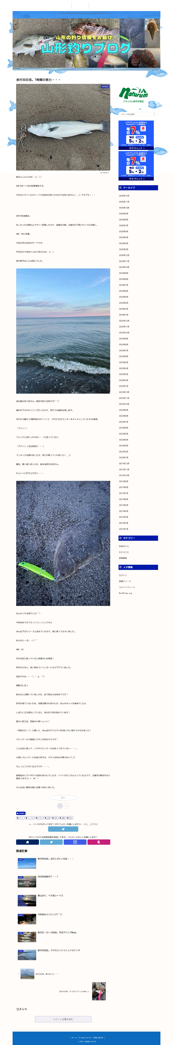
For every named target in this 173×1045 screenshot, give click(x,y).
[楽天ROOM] (98, 842)
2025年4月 (123, 243)
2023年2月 (123, 380)
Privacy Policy (85, 1038)
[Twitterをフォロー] (51, 842)
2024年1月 (123, 315)
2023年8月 (123, 345)
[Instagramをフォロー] (75, 842)
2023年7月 (123, 351)
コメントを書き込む (63, 1019)
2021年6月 (123, 499)
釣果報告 (21, 813)
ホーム (74, 1038)
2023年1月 (123, 386)
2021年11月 (124, 470)
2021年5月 (123, 505)
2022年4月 (123, 440)
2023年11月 (124, 327)
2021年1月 (123, 529)
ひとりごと (124, 552)
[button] (154, 114)
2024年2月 (123, 309)
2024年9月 (123, 273)
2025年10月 (124, 208)
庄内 (55, 818)
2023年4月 (123, 368)
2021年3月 (123, 517)
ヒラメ (40, 818)
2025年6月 (123, 231)
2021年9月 (123, 481)
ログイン (123, 575)
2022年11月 (124, 398)
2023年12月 (124, 321)
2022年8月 (123, 416)
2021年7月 (123, 493)
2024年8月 (123, 279)
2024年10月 (124, 267)
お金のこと (124, 546)
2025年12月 (124, 196)
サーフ (20, 818)
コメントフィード (127, 587)
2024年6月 (123, 291)
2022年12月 (124, 392)
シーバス (30, 818)
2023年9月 (123, 339)
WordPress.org (125, 593)
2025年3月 (123, 249)
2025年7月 (123, 225)
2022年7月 (123, 422)
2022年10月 (124, 404)
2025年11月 (124, 202)
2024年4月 (123, 303)
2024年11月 (124, 261)
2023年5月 (123, 362)
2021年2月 (123, 523)
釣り (70, 818)
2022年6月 (123, 428)
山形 (48, 818)
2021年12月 (124, 464)
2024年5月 (123, 297)
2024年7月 (123, 285)
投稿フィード (125, 581)
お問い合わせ (98, 1038)
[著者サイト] (27, 842)
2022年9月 (123, 410)
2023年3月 (123, 374)
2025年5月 (123, 237)
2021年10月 (124, 475)
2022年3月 (123, 446)
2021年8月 (123, 487)
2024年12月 (124, 255)
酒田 (63, 818)
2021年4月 (123, 511)
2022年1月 (123, 458)
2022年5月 (123, 434)
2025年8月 (123, 220)
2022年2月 (123, 452)
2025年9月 (123, 214)
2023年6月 (123, 356)
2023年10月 (124, 333)
